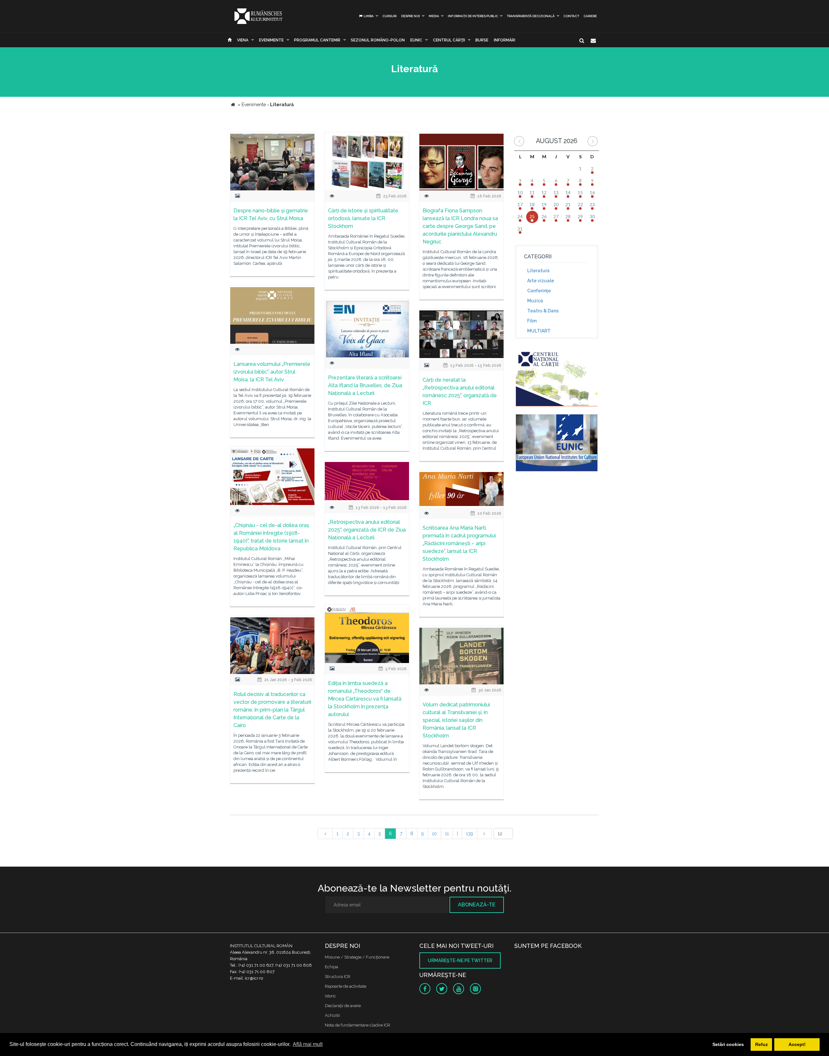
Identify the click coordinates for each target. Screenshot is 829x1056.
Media (434, 16)
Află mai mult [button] (308, 1044)
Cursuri (389, 16)
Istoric (330, 996)
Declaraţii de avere (343, 1005)
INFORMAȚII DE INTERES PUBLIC (473, 16)
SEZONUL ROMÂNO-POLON (378, 40)
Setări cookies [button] (728, 1044)
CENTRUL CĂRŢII (449, 40)
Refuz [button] (761, 1044)
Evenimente (271, 40)
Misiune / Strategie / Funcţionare (357, 957)
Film (532, 320)
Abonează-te (476, 905)
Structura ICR (337, 976)
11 (447, 833)
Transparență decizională (531, 16)
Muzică (535, 300)
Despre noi (410, 16)
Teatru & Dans (543, 310)
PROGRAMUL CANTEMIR (317, 40)
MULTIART (539, 330)
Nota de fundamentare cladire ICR (357, 1025)
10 (434, 833)
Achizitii (332, 1015)
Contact (571, 16)
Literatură (538, 270)
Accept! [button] (797, 1044)
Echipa (331, 966)
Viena (242, 40)
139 (469, 833)
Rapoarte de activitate (345, 986)
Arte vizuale (540, 280)
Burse (481, 40)
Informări (504, 40)
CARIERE (590, 16)
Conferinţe (539, 290)
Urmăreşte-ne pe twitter (460, 960)
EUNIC (416, 40)
